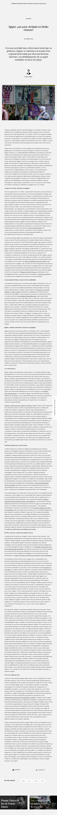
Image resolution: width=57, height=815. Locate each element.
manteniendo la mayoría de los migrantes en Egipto (20, 697)
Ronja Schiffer (28, 76)
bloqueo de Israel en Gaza (28, 272)
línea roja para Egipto (35, 228)
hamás (36, 781)
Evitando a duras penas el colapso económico (18, 405)
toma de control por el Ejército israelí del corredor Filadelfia (33, 555)
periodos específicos (44, 274)
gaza (29, 781)
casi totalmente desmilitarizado (26, 296)
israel (42, 781)
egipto (23, 781)
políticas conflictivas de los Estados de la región (21, 529)
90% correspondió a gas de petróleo (36, 261)
